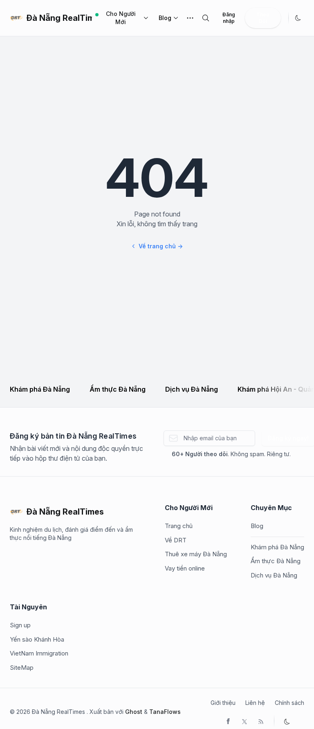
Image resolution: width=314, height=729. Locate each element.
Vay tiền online (185, 568)
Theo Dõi (262, 17)
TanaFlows (165, 711)
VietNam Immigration (39, 653)
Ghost (133, 711)
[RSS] (260, 721)
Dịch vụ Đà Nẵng (191, 389)
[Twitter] (244, 721)
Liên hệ (255, 702)
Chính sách (289, 702)
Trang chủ (179, 526)
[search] (205, 18)
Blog (165, 17)
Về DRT (175, 540)
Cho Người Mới (121, 17)
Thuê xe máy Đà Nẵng (196, 554)
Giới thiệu (223, 702)
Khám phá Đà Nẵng (40, 389)
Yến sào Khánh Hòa (37, 639)
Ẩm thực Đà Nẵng (118, 389)
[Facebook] (228, 721)
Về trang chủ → (161, 246)
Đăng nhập (228, 17)
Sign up (20, 625)
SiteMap (22, 667)
